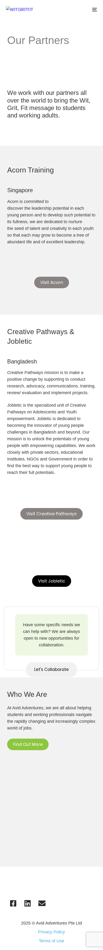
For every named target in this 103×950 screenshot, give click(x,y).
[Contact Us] (42, 903)
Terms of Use (51, 940)
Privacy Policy (51, 932)
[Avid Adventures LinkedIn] (27, 903)
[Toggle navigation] (82, 9)
